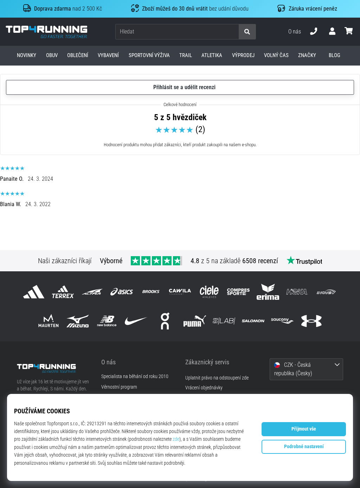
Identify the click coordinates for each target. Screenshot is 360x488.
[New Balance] (106, 320)
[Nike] (136, 320)
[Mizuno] (77, 320)
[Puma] (194, 320)
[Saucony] (282, 320)
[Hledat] (247, 31)
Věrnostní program (119, 387)
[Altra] (92, 291)
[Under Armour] (311, 320)
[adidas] (33, 291)
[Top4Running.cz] (54, 368)
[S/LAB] (223, 320)
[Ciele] (209, 291)
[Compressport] (238, 291)
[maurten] (48, 320)
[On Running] (165, 320)
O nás (294, 31)
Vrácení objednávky (204, 388)
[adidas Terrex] (63, 291)
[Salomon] (253, 320)
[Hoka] (296, 291)
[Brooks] (150, 291)
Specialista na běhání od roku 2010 (134, 376)
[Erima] (267, 291)
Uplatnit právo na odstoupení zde (217, 378)
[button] (233, 31)
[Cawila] (179, 291)
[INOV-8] (326, 291)
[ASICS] (121, 291)
